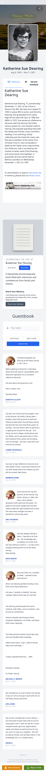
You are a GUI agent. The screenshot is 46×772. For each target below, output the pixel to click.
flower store (34, 175)
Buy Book (24, 268)
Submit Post (23, 344)
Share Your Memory (15, 304)
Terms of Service (29, 762)
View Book (12, 268)
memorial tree (34, 172)
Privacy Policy (16, 762)
